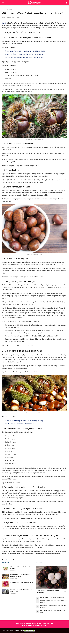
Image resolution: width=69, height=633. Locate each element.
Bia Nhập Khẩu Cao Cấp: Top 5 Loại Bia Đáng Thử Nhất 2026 (20, 575)
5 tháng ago (14, 578)
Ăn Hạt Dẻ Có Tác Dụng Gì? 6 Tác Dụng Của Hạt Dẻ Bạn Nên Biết (25, 51)
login (7, 560)
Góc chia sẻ (9, 9)
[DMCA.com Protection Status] (29, 630)
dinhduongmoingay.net (18, 630)
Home (3, 9)
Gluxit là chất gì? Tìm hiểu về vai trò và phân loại (20, 424)
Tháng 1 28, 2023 (6, 17)
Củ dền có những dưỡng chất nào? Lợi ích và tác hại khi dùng (24, 421)
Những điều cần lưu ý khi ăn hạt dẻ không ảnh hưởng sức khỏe (24, 54)
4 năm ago (13, 570)
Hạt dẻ (4, 23)
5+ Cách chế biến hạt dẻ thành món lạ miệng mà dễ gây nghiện (24, 57)
